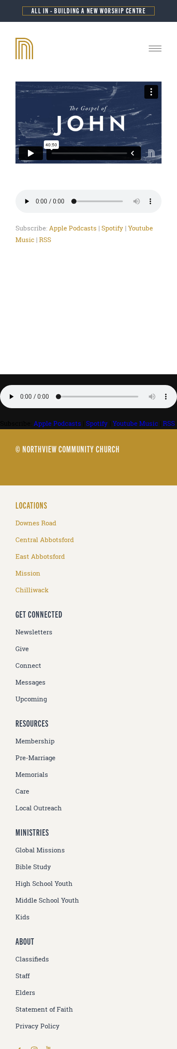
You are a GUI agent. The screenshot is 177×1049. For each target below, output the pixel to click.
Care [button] (22, 791)
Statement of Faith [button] (44, 1009)
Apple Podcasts (73, 228)
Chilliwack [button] (32, 589)
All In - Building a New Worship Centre (88, 10)
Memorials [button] (31, 774)
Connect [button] (28, 665)
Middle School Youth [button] (47, 900)
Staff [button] (22, 975)
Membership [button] (35, 741)
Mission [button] (27, 573)
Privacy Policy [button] (37, 1026)
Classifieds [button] (32, 959)
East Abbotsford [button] (40, 556)
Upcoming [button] (31, 698)
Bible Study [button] (33, 866)
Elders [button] (25, 992)
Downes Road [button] (35, 523)
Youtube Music (135, 423)
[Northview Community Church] (88, 48)
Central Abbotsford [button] (44, 539)
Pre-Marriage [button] (35, 757)
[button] (155, 48)
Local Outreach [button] (38, 808)
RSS (45, 239)
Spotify (112, 228)
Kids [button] (22, 917)
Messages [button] (30, 682)
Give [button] (22, 648)
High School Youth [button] (44, 883)
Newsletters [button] (33, 632)
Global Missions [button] (40, 850)
